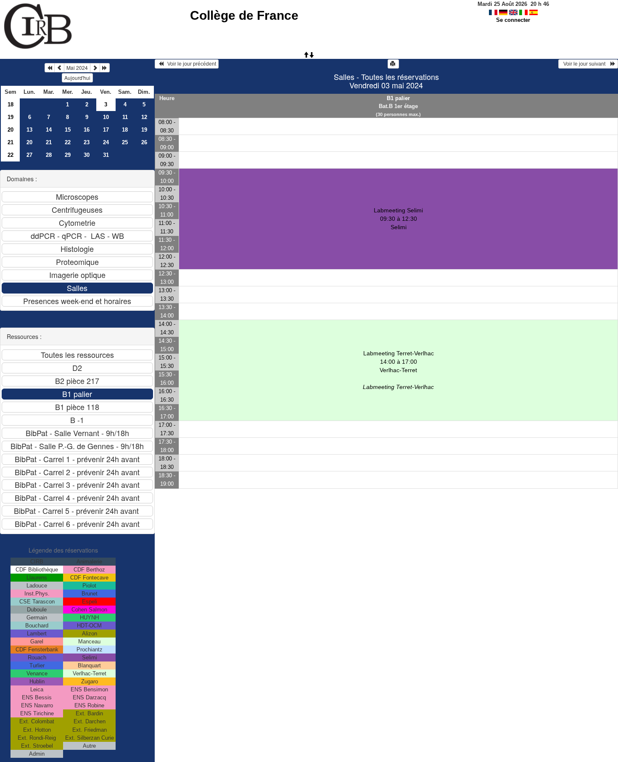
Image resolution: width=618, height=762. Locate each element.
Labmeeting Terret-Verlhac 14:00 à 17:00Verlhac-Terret (398, 370)
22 (68, 142)
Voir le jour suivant (585, 64)
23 (87, 142)
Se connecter (513, 20)
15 (68, 130)
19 (10, 117)
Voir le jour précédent (190, 64)
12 (144, 117)
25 (125, 142)
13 (29, 130)
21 (10, 142)
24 (106, 142)
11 (125, 117)
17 (106, 130)
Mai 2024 (77, 67)
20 (10, 130)
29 (68, 155)
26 (144, 142)
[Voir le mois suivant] (95, 67)
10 (106, 117)
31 (106, 155)
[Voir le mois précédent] (59, 67)
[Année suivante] (105, 67)
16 (87, 130)
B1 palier (398, 98)
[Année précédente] (50, 67)
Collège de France (244, 15)
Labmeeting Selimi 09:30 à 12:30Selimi (398, 218)
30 (87, 155)
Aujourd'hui (77, 77)
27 (29, 155)
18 (10, 104)
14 (49, 130)
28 (49, 155)
